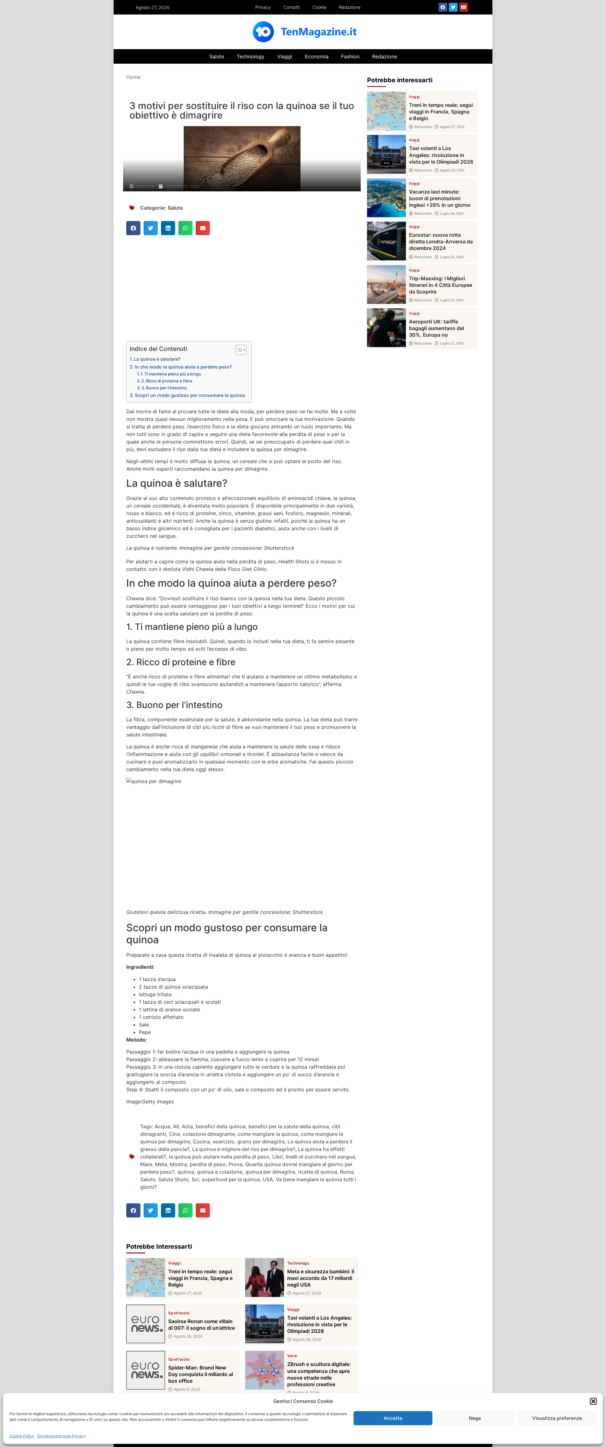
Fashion (350, 56)
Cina (174, 1134)
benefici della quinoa (221, 1126)
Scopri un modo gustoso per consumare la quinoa (190, 395)
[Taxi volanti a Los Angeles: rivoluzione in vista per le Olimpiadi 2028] (264, 1324)
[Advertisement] (242, 294)
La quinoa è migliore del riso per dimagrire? (243, 1149)
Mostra (178, 1164)
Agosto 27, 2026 (188, 1293)
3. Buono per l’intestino (164, 387)
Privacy (263, 7)
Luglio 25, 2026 (451, 300)
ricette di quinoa (317, 1172)
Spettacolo (179, 1313)
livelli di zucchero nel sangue (320, 1157)
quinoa (185, 1172)
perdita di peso (208, 1164)
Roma (347, 1172)
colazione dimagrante (209, 1134)
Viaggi (284, 56)
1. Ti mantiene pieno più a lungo (170, 373)
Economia (317, 56)
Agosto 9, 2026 (187, 1389)
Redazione (349, 7)
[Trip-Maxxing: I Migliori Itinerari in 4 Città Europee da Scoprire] (386, 284)
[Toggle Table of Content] (238, 350)
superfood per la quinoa (231, 1179)
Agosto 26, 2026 (188, 1336)
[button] (593, 1401)
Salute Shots (173, 1179)
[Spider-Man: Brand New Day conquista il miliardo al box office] (145, 1370)
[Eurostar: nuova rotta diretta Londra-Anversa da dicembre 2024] (386, 241)
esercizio (224, 1141)
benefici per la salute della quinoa (288, 1126)
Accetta (393, 1418)
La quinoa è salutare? (157, 359)
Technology (250, 56)
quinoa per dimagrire (270, 1172)
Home (133, 77)
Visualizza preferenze (557, 1418)
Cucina (201, 1141)
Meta (161, 1164)
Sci (195, 1179)
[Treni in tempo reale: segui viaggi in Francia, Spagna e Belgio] (145, 1277)
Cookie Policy (21, 1435)
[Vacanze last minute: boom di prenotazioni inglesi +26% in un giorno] (386, 197)
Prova (235, 1164)
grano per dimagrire (261, 1141)
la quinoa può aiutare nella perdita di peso (219, 1157)
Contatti (291, 7)
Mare (146, 1164)
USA (268, 1179)
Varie (292, 1356)
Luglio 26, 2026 (451, 257)
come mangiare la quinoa (268, 1134)
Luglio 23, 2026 (451, 343)
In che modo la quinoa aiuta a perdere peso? (183, 366)
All (176, 1126)
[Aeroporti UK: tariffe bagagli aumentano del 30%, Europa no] (386, 327)
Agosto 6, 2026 (306, 1393)
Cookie (319, 7)
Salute (216, 56)
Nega (475, 1418)
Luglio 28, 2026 (451, 213)
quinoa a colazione (219, 1172)
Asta (187, 1126)
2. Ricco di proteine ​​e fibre (166, 380)
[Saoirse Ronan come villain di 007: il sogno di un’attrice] (145, 1324)
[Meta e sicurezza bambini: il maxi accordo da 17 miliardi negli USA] (264, 1277)
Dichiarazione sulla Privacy (61, 1435)
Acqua (162, 1126)
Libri (277, 1157)
